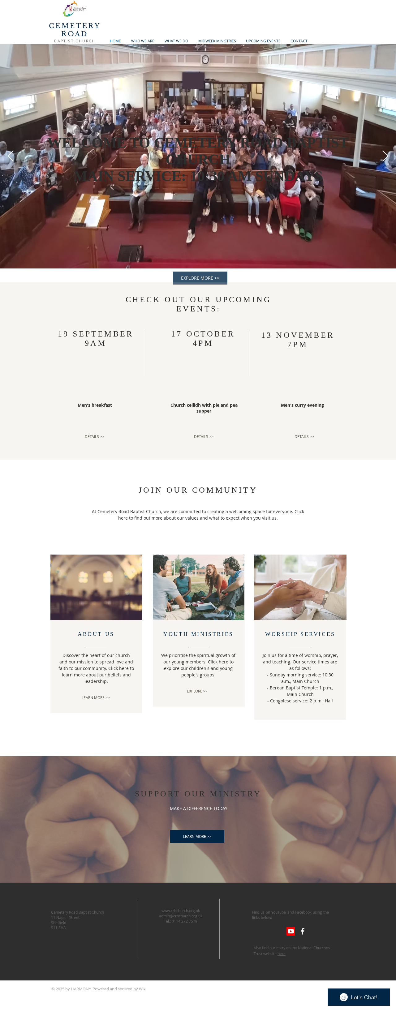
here (282, 953)
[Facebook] (302, 931)
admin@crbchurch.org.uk (180, 915)
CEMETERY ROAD (75, 30)
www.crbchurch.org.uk (180, 910)
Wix (142, 989)
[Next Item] (385, 156)
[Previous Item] (10, 156)
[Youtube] (290, 931)
